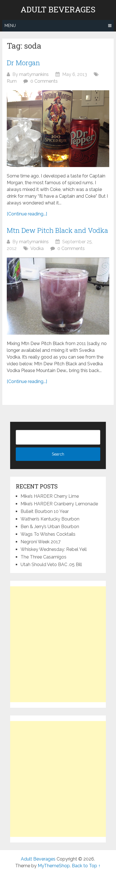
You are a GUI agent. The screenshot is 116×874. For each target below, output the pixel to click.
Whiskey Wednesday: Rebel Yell (54, 549)
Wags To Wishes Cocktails (48, 534)
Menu (10, 25)
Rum (12, 81)
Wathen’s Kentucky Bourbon (50, 519)
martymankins (34, 74)
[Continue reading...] (27, 214)
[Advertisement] (58, 644)
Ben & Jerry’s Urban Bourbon (50, 526)
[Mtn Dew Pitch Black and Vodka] (58, 296)
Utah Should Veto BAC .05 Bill (51, 564)
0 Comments (44, 81)
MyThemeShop (54, 865)
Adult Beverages (58, 9)
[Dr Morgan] (58, 128)
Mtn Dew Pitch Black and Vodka (57, 230)
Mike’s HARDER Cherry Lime (50, 496)
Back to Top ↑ (86, 865)
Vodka (37, 248)
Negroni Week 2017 (41, 541)
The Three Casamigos (43, 557)
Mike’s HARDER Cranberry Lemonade (59, 503)
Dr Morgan (23, 62)
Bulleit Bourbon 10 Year (45, 511)
